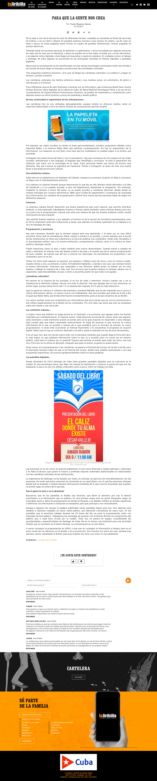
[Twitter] (137, 5)
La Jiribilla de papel (31, 4)
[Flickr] (148, 4)
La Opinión (55, 725)
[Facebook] (141, 5)
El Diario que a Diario (47, 540)
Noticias (92, 2)
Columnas (55, 733)
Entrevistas (102, 2)
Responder (30, 602)
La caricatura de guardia (42, 4)
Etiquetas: (31, 540)
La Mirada (26, 728)
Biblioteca (124, 2)
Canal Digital (75, 3)
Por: (68, 24)
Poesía (51, 2)
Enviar (128, 580)
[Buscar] (132, 4)
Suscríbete (27, 741)
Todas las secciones (31, 719)
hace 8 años (40, 591)
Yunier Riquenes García (80, 24)
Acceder (79, 677)
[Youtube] (144, 5)
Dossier (83, 2)
